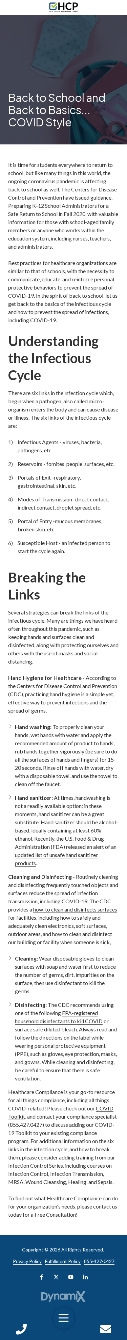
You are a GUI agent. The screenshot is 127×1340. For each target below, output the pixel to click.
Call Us (21, 1329)
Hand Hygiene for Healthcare (45, 677)
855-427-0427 (99, 1261)
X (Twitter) (56, 1277)
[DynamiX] (63, 1297)
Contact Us (106, 1329)
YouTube (71, 1277)
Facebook (41, 1277)
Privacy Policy (27, 1261)
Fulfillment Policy (63, 1261)
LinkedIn (85, 1277)
